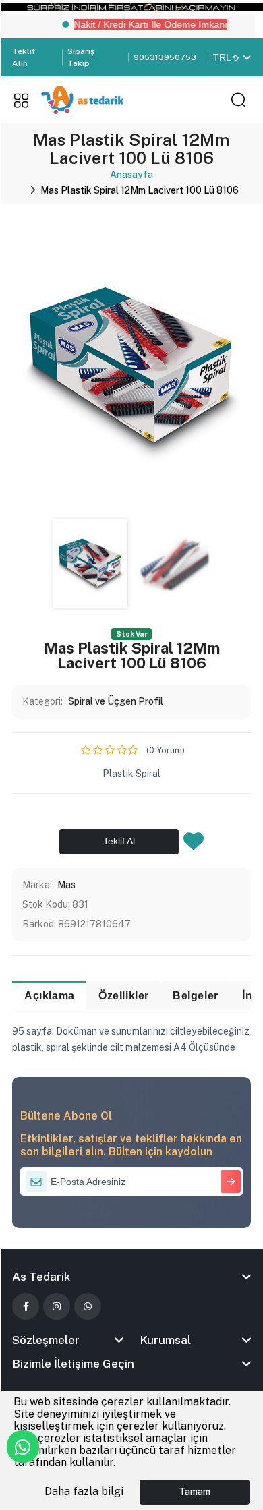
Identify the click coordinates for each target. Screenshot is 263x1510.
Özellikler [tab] (123, 995)
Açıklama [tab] (49, 995)
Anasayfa (131, 174)
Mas (66, 884)
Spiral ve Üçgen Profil (115, 701)
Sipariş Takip (80, 57)
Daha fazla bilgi (84, 1491)
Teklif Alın (23, 57)
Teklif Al (119, 841)
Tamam (194, 1491)
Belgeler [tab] (195, 995)
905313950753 (165, 57)
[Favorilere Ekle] (193, 845)
